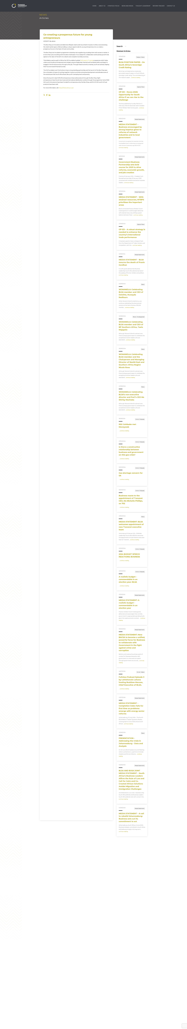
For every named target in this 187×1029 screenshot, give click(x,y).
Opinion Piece (140, 87)
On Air (137, 419)
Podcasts (142, 419)
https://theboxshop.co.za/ (66, 88)
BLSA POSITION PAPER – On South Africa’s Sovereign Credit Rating (132, 65)
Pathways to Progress (86, 60)
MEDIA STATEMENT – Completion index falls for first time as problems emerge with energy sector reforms (131, 708)
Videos (142, 672)
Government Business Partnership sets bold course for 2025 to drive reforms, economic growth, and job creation (131, 167)
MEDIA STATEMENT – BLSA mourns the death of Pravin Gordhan (132, 262)
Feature (138, 57)
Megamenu (102, 9)
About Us (102, 6)
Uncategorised (140, 317)
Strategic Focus (113, 6)
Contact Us (171, 6)
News (142, 57)
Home (94, 6)
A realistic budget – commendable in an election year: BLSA (128, 579)
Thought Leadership (143, 6)
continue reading (135, 77)
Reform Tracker (158, 6)
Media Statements (139, 119)
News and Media (127, 6)
